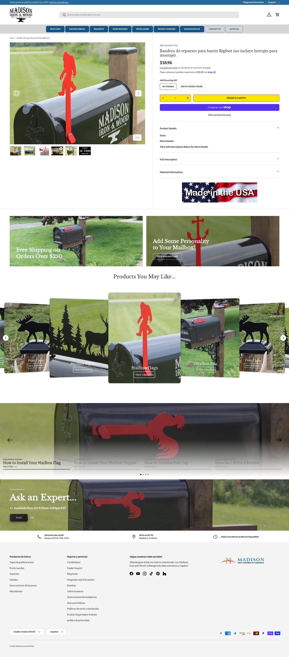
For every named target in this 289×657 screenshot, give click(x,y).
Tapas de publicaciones (22, 562)
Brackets (99, 29)
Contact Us (215, 29)
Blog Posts (72, 574)
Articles (234, 29)
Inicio (12, 38)
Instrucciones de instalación (82, 597)
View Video (8, 466)
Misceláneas (16, 591)
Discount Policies (76, 603)
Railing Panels (77, 29)
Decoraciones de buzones (23, 585)
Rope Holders (120, 29)
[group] (144, 440)
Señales (14, 579)
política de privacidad (78, 620)
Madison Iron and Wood (25, 646)
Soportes (14, 574)
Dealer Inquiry (74, 568)
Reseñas (71, 585)
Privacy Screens (166, 29)
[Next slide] (283, 338)
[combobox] (149, 15)
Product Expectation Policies (82, 614)
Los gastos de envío (169, 68)
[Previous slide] (6, 338)
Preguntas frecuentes (253, 2)
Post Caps (55, 29)
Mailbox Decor (192, 29)
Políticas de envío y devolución (83, 608)
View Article (80, 466)
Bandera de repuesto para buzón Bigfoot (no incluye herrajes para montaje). (34, 38)
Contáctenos (74, 562)
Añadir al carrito (236, 98)
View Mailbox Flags (167, 256)
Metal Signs (142, 29)
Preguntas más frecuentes (80, 579)
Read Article (150, 466)
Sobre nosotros (75, 591)
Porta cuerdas (17, 568)
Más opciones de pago (219, 114)
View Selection (36, 365)
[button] (140, 474)
